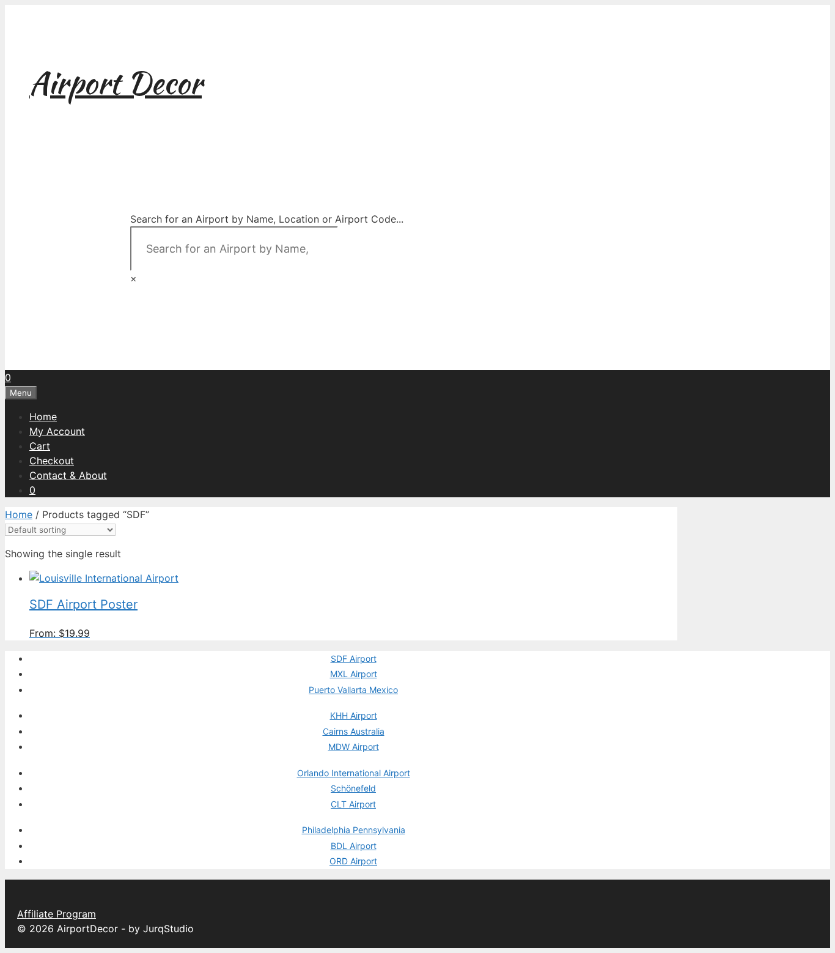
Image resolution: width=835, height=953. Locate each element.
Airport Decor (115, 83)
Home (43, 416)
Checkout (51, 460)
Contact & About (68, 475)
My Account (57, 431)
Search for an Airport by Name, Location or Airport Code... (266, 219)
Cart (39, 446)
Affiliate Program (56, 914)
